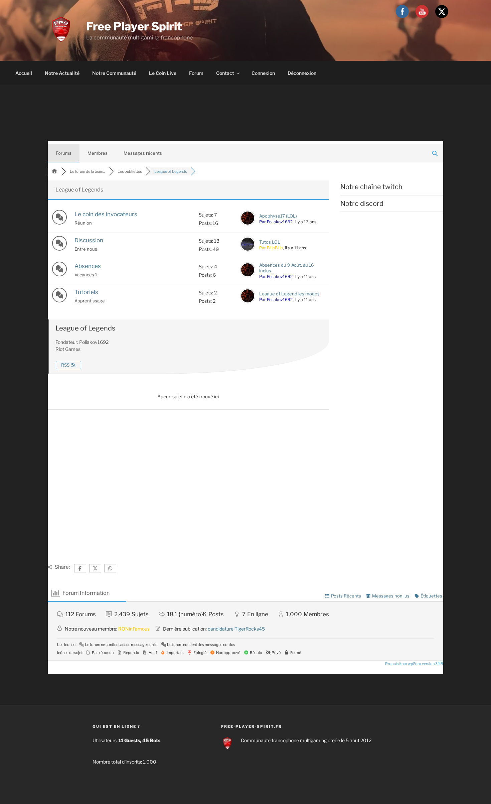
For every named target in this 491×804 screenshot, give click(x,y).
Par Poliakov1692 (276, 221)
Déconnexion (302, 73)
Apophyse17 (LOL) (278, 216)
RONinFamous (134, 629)
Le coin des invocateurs (105, 214)
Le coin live (162, 73)
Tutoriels (86, 292)
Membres (98, 153)
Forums (63, 153)
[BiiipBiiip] (247, 250)
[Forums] (54, 171)
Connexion (263, 73)
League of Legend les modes (289, 293)
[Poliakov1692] (247, 224)
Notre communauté (114, 73)
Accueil (23, 73)
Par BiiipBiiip (271, 247)
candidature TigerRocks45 (236, 629)
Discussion (88, 240)
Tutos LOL (269, 242)
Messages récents (143, 153)
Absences (87, 266)
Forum (196, 73)
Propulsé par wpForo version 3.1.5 (413, 663)
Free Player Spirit (134, 26)
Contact (225, 73)
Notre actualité (62, 73)
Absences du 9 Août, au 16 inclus (286, 267)
